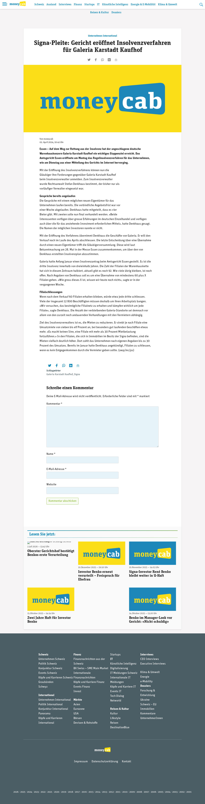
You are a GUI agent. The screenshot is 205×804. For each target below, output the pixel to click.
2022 (43, 792)
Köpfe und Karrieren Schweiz (55, 677)
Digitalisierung (119, 668)
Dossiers (116, 12)
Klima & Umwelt (167, 4)
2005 (160, 792)
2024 (29, 792)
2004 (167, 792)
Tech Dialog (117, 696)
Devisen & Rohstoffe (86, 723)
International (46, 695)
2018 (70, 792)
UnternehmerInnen (151, 718)
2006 (153, 792)
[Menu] (5, 4)
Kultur (114, 713)
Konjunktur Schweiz (50, 668)
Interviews (65, 4)
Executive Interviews (153, 663)
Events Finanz (82, 686)
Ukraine (145, 700)
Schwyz (43, 686)
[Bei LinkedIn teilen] (109, 59)
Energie (144, 677)
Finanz (78, 4)
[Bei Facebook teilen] (95, 59)
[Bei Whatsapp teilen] (102, 59)
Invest (77, 691)
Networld (115, 700)
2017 (77, 792)
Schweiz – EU (148, 704)
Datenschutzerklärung (105, 761)
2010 (124, 792)
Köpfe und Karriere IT (123, 686)
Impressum (81, 761)
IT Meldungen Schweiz (123, 673)
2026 (15, 792)
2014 (97, 792)
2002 (181, 792)
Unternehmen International (102, 36)
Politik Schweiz (47, 663)
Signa (77, 374)
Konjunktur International (53, 709)
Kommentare (148, 713)
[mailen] (116, 59)
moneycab (48, 139)
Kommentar (54, 404)
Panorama (44, 713)
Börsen (78, 718)
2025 (22, 792)
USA (76, 713)
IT (98, 4)
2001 (189, 792)
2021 (49, 792)
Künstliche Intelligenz (115, 4)
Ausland (51, 4)
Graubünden (45, 682)
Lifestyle (115, 718)
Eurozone (79, 709)
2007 (146, 792)
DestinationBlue (119, 727)
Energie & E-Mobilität (143, 4)
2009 (132, 792)
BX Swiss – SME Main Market (91, 668)
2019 (63, 792)
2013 (104, 792)
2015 (91, 792)
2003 (174, 792)
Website (51, 484)
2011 (118, 792)
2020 (56, 792)
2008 (139, 792)
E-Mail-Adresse (56, 469)
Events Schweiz (47, 673)
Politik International (50, 704)
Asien (77, 704)
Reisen (114, 723)
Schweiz (39, 4)
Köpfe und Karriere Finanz (89, 682)
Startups (89, 4)
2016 (84, 792)
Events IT (115, 691)
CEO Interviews (149, 659)
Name (50, 454)
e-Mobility (146, 681)
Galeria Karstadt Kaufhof (59, 374)
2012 (111, 792)
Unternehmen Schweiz (51, 659)
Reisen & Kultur (99, 12)
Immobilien (147, 709)
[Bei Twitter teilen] (89, 59)
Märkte (78, 700)
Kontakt (126, 761)
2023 (36, 792)
